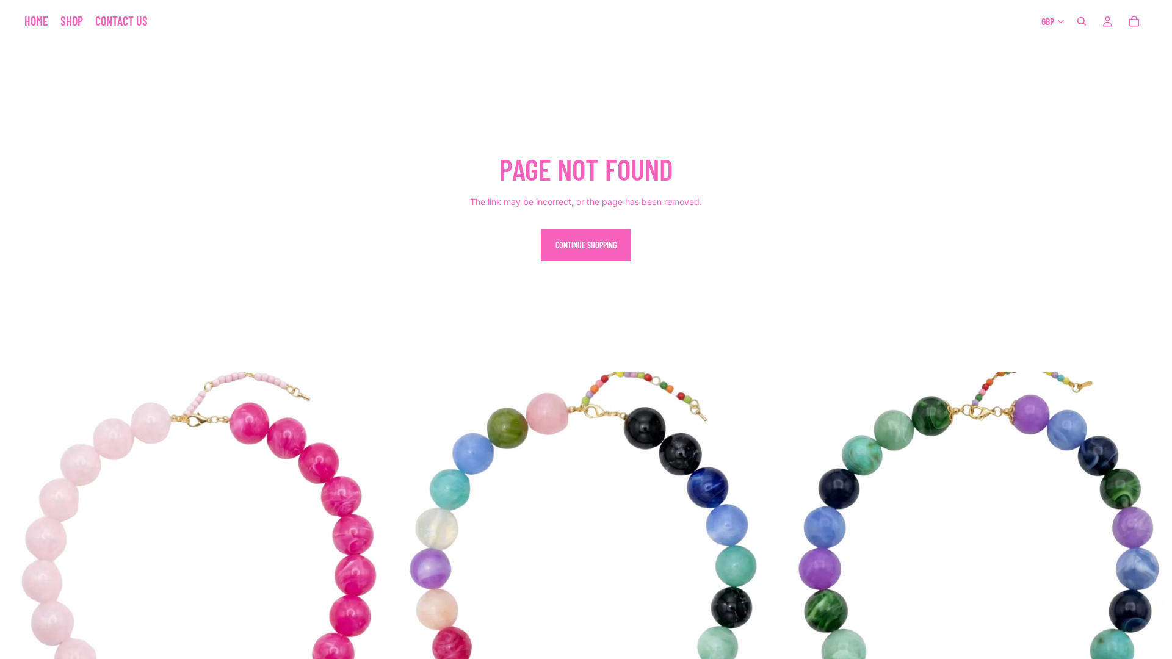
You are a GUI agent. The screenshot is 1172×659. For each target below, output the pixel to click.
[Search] (1081, 21)
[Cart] (1134, 21)
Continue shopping (586, 245)
